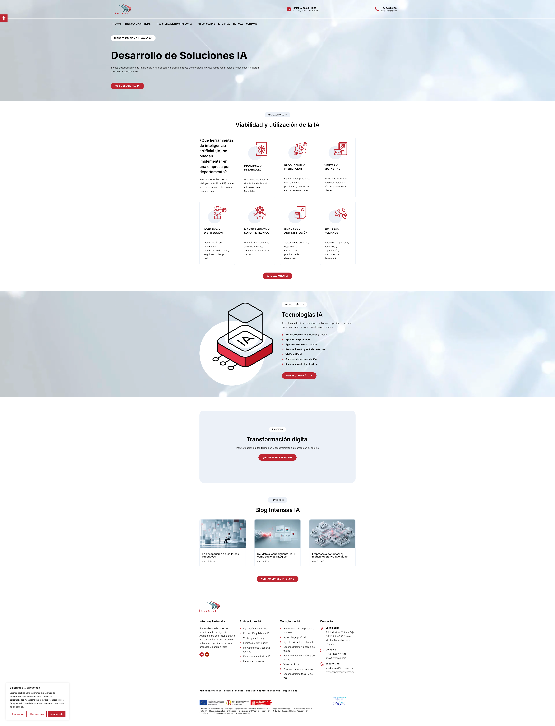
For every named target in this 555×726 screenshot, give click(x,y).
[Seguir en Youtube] (207, 654)
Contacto (252, 24)
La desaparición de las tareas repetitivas (220, 555)
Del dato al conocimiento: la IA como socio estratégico (276, 555)
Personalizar (18, 714)
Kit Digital (224, 24)
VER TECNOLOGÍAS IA (299, 375)
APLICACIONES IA (277, 275)
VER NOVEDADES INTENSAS (277, 578)
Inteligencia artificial (137, 24)
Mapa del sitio (290, 691)
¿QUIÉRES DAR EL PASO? (277, 457)
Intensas (116, 24)
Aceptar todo (56, 714)
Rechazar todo (37, 714)
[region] (37, 701)
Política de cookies (233, 691)
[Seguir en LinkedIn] (201, 654)
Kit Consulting (206, 24)
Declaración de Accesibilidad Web (263, 691)
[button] (4, 18)
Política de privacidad (210, 691)
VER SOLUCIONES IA (127, 86)
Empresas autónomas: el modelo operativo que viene (330, 555)
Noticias (238, 24)
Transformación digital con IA (174, 24)
